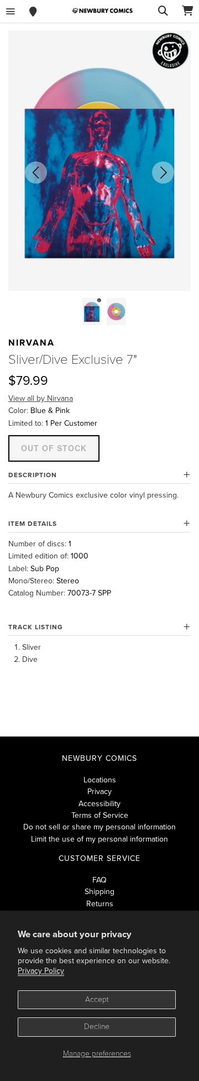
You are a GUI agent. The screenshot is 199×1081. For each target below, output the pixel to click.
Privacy (99, 791)
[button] (36, 172)
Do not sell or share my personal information (99, 827)
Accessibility (99, 803)
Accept (97, 999)
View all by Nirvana (40, 398)
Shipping (99, 891)
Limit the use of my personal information (99, 839)
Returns (99, 903)
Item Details (32, 524)
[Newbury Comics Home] (102, 10)
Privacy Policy (41, 970)
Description (32, 475)
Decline (96, 1026)
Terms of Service (99, 815)
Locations (99, 780)
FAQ (99, 880)
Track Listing (35, 627)
